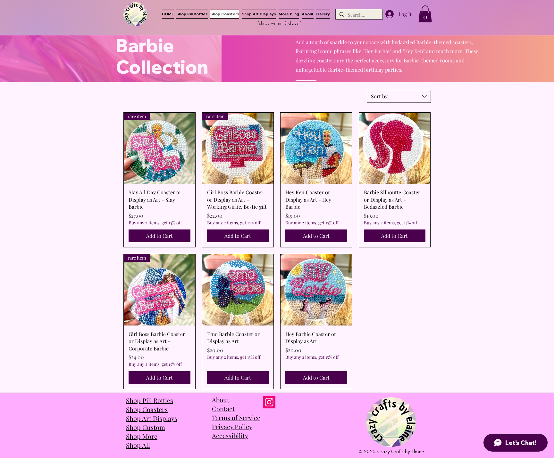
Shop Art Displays (151, 418)
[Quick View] (316, 148)
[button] (425, 13)
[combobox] (399, 96)
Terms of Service (236, 417)
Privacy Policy (232, 426)
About (220, 399)
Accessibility (230, 435)
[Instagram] (269, 402)
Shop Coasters (147, 409)
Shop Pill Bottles (149, 400)
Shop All (138, 445)
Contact (223, 408)
